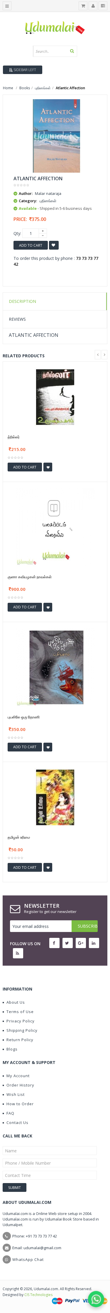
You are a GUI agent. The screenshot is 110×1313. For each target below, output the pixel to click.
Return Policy (19, 1039)
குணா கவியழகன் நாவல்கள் (30, 576)
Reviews (17, 319)
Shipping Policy (22, 1030)
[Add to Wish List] (47, 467)
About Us (15, 1002)
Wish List (15, 1094)
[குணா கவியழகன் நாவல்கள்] (55, 527)
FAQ (10, 1113)
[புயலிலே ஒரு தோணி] (55, 667)
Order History (20, 1085)
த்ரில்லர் (14, 437)
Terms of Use (20, 1011)
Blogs (12, 1049)
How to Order (20, 1103)
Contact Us (17, 1122)
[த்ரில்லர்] (55, 396)
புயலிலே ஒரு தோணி (24, 717)
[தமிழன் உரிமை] (55, 797)
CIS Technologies (38, 1294)
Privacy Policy (20, 1021)
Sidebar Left (24, 69)
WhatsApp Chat (28, 1259)
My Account (18, 1075)
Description (22, 301)
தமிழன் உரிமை (19, 837)
